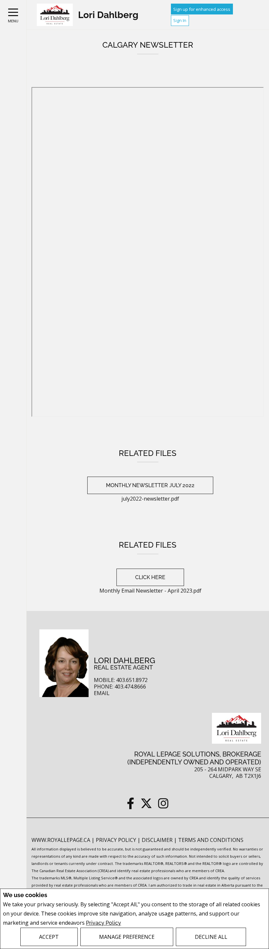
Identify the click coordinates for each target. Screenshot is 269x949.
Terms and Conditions (210, 840)
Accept (49, 936)
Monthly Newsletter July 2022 (150, 485)
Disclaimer (158, 840)
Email (102, 693)
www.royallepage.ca (60, 840)
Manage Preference (127, 936)
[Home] (55, 15)
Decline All (211, 936)
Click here (150, 577)
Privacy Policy (103, 923)
